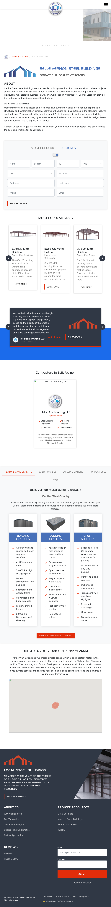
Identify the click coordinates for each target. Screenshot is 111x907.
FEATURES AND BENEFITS (18, 471)
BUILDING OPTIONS (73, 471)
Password (62, 859)
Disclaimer (47, 896)
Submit (82, 873)
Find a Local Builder (68, 824)
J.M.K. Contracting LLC (55, 412)
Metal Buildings (65, 813)
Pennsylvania (20, 56)
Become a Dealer (82, 882)
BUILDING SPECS (47, 471)
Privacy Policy (62, 896)
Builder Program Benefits (17, 830)
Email (60, 847)
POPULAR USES (98, 471)
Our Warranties (11, 819)
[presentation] (9, 258)
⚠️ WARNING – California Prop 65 (58, 901)
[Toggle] (106, 5)
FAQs (55, 479)
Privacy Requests (81, 896)
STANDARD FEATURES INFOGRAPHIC (55, 635)
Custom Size (70, 147)
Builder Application (13, 835)
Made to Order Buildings (70, 819)
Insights (61, 830)
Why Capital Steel (13, 813)
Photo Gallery (11, 859)
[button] (43, 46)
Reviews (8, 853)
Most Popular (42, 147)
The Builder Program (14, 824)
